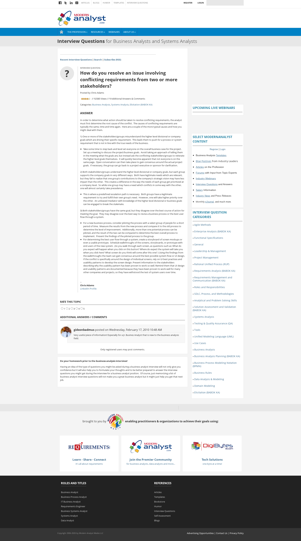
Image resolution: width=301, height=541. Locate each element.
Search (98, 59)
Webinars (114, 31)
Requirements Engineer (73, 506)
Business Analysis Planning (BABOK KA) (217, 356)
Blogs (96, 3)
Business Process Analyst (74, 496)
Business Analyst (69, 492)
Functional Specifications (208, 237)
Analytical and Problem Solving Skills (215, 300)
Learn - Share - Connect (89, 460)
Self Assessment (162, 515)
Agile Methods (202, 224)
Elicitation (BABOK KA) (141, 104)
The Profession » (77, 31)
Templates (119, 3)
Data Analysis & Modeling (209, 379)
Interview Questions (137, 3)
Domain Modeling (204, 385)
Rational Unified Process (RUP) (211, 264)
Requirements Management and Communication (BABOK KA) (212, 279)
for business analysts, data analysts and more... (150, 463)
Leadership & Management (210, 251)
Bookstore (159, 501)
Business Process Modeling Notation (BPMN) (215, 364)
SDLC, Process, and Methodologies (214, 293)
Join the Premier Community (151, 460)
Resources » (98, 31)
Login (201, 2)
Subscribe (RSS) (112, 59)
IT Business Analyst (71, 501)
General (198, 244)
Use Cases (200, 343)
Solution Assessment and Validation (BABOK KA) (214, 308)
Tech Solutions (212, 460)
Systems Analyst (69, 515)
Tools (197, 330)
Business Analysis (101, 104)
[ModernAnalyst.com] (150, 446)
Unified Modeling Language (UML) (214, 336)
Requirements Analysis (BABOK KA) (214, 270)
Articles (85, 3)
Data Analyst (67, 520)
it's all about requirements (89, 463)
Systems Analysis (120, 104)
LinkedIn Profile (88, 288)
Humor (106, 3)
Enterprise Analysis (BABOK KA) (212, 231)
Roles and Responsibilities (209, 287)
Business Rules (203, 372)
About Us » (129, 31)
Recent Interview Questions (76, 59)
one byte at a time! (212, 463)
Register (188, 2)
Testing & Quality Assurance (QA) (213, 323)
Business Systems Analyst (74, 511)
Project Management (206, 257)
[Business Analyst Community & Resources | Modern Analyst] (81, 17)
